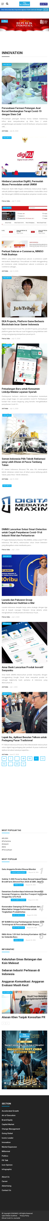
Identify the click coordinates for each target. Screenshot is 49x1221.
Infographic (7, 1169)
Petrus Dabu (6, 201)
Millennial (6, 1151)
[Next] (7, 1023)
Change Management (18, 872)
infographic (7, 992)
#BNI (4, 847)
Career (5, 1181)
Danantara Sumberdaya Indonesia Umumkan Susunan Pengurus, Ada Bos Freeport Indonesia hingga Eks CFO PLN (24, 894)
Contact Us (6, 1190)
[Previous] (3, 1023)
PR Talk (5, 1160)
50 (30, 758)
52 (43, 758)
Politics (5, 1156)
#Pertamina (6, 841)
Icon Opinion (7, 1165)
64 (17, 764)
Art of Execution (18, 915)
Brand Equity (18, 885)
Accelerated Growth (18, 900)
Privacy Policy (24, 1216)
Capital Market (8, 1124)
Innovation (7, 64)
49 (23, 758)
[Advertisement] (24, 797)
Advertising (6, 1186)
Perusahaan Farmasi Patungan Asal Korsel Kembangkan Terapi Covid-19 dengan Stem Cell (21, 111)
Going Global (7, 1133)
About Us (5, 1177)
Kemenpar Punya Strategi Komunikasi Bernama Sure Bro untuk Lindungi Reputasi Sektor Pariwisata (22, 9)
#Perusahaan (7, 850)
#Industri (5, 844)
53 (4, 764)
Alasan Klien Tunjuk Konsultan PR (23, 1017)
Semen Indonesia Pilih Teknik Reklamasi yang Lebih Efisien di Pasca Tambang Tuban (23, 461)
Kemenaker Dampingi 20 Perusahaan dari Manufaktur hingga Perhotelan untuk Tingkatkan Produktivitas (21, 909)
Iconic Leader (7, 1138)
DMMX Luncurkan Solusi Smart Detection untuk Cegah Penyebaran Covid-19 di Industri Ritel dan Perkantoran (24, 532)
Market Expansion (9, 1147)
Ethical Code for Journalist (11, 1218)
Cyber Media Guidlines (9, 1216)
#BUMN (5, 838)
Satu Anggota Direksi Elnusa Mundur (19, 869)
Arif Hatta (5, 131)
